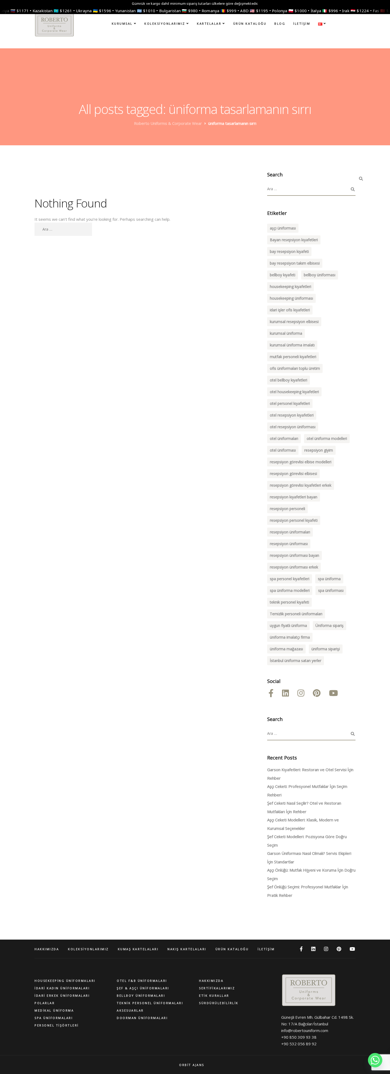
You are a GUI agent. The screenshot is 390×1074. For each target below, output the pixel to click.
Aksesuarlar (130, 1010)
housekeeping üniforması (291, 298)
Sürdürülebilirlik (219, 1003)
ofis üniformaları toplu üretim (295, 368)
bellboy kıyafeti (282, 274)
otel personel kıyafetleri (290, 403)
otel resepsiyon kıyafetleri (292, 415)
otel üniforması (283, 450)
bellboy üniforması (319, 274)
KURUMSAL (122, 24)
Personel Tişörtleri (56, 1025)
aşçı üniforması (283, 228)
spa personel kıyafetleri (289, 578)
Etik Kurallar (214, 995)
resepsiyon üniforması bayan (294, 555)
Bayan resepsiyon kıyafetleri (294, 239)
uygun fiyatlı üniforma (288, 625)
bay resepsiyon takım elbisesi (295, 263)
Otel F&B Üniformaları (142, 981)
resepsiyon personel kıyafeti (294, 520)
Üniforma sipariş (329, 625)
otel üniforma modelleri (327, 438)
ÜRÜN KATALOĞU (250, 24)
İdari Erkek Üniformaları (62, 995)
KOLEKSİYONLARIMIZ (164, 24)
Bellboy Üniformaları (141, 995)
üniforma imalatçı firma (290, 637)
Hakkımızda (211, 981)
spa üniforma (329, 578)
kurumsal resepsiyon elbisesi (294, 321)
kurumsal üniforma (286, 333)
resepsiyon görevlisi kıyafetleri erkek (300, 485)
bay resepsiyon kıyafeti (289, 251)
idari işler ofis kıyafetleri (290, 309)
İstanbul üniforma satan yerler (295, 660)
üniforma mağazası (286, 648)
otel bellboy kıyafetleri (288, 380)
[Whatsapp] (375, 1060)
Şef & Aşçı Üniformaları (143, 988)
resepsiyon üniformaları (290, 531)
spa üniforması (331, 590)
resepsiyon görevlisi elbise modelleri (300, 461)
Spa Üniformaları (53, 1018)
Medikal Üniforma (54, 1010)
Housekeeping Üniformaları (65, 981)
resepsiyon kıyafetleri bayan (293, 496)
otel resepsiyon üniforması (292, 426)
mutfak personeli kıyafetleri (293, 356)
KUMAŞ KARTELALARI (138, 949)
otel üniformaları (284, 438)
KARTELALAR (209, 24)
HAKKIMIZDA (46, 949)
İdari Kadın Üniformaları (62, 988)
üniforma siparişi (325, 648)
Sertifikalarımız (217, 988)
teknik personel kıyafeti (289, 602)
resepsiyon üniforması (289, 543)
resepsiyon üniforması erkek (294, 567)
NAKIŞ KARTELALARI (186, 949)
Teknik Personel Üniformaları (150, 1003)
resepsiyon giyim (318, 450)
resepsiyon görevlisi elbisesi (293, 473)
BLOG (279, 24)
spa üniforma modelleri (290, 590)
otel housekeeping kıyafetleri (294, 391)
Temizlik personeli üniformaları (296, 613)
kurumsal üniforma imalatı (292, 344)
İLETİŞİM (301, 24)
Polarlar (44, 1003)
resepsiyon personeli (287, 508)
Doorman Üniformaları (142, 1018)
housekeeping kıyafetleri (290, 286)
